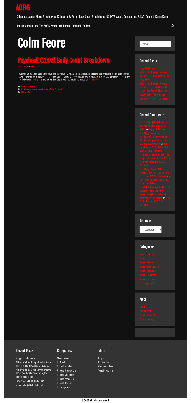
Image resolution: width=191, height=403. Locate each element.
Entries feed (145, 311)
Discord (150, 16)
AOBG (23, 7)
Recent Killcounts (148, 270)
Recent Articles (147, 262)
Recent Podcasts (148, 275)
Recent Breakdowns (28, 86)
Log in (142, 306)
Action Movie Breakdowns (42, 16)
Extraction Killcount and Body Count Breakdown (154, 181)
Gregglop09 (59, 89)
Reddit (66, 25)
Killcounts (21, 16)
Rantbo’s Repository (27, 25)
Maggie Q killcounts (149, 68)
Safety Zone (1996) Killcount (154, 94)
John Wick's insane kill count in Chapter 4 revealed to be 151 (154, 156)
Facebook (76, 25)
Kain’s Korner (162, 16)
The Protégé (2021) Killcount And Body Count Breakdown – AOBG (154, 125)
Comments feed (147, 315)
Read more (92, 79)
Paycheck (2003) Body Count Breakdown (63, 60)
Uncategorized (147, 283)
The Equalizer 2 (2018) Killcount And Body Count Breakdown (155, 146)
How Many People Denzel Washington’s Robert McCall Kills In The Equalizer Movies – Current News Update (154, 138)
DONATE (110, 16)
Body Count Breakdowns (92, 16)
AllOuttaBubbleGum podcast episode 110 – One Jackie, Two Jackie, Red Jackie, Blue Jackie (154, 86)
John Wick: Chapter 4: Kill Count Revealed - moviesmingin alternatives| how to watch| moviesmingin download (155, 192)
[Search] (172, 25)
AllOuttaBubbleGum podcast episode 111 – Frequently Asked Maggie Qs (155, 75)
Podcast (87, 25)
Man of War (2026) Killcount (153, 99)
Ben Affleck (25, 89)
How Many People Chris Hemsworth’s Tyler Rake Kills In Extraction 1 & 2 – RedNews (154, 172)
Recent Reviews (147, 279)
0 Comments (25, 92)
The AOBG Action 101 (50, 25)
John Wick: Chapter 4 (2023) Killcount (153, 163)
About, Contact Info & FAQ (130, 16)
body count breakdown (37, 89)
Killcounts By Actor (67, 16)
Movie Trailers (146, 254)
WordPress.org (147, 319)
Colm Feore (50, 89)
